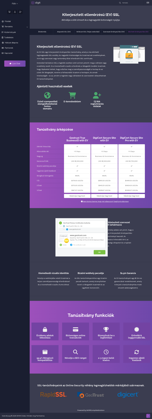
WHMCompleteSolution (95, 410)
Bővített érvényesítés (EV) (138, 32)
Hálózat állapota (11, 43)
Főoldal (7, 21)
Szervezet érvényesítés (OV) (114, 32)
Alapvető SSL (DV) (64, 32)
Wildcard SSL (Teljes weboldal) (88, 32)
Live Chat (16, 64)
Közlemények (10, 32)
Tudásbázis (8, 37)
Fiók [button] (14, 3)
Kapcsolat (8, 53)
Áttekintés (42, 32)
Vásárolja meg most (77, 196)
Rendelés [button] (8, 27)
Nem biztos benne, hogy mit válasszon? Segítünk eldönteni (106, 201)
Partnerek (8, 48)
